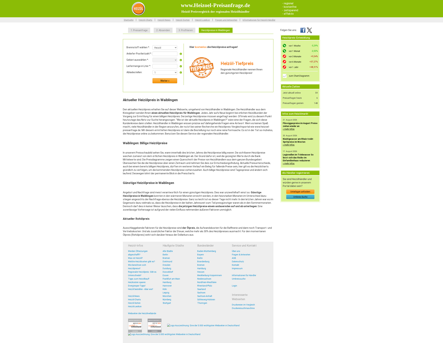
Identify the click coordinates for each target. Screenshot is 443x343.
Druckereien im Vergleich (243, 305)
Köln (165, 289)
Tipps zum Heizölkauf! (138, 279)
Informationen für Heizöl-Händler (259, 20)
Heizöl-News (164, 20)
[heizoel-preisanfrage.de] (138, 8)
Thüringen (202, 303)
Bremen (166, 258)
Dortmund (167, 261)
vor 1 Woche (294, 46)
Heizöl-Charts (145, 20)
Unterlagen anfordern (300, 192)
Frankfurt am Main (171, 279)
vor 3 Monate (295, 56)
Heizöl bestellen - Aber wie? (140, 289)
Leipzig (166, 292)
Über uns (236, 251)
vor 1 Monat (294, 51)
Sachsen (201, 292)
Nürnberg (167, 299)
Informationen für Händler (244, 275)
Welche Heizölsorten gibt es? (141, 261)
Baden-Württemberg (206, 251)
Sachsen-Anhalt (204, 296)
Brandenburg (203, 261)
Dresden (166, 265)
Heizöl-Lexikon (202, 20)
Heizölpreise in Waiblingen (215, 30)
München (167, 296)
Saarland (201, 289)
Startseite (128, 20)
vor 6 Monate (295, 62)
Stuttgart (167, 303)
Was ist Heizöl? (135, 258)
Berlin (165, 254)
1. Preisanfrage (139, 30)
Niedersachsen (204, 279)
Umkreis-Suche (300, 197)
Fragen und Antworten (226, 20)
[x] (309, 30)
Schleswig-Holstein (206, 299)
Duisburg (167, 268)
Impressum (237, 268)
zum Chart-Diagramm (299, 76)
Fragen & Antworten (241, 254)
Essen (166, 275)
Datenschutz (238, 261)
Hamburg (167, 282)
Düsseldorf (168, 272)
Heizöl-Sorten (183, 20)
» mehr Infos (289, 129)
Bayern (200, 254)
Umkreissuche (238, 279)
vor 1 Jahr (293, 67)
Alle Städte (168, 251)
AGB (234, 258)
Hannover (167, 286)
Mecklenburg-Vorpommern (209, 275)
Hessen (200, 272)
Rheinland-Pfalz (204, 286)
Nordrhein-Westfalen (206, 282)
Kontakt (235, 265)
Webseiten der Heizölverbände (142, 313)
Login (234, 286)
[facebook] (302, 30)
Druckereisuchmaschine (243, 308)
